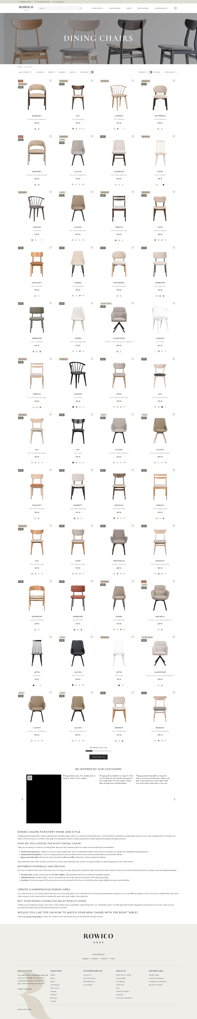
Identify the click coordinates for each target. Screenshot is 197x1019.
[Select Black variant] (163, 184)
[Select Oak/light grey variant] (162, 240)
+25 (83, 184)
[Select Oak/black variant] (76, 128)
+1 (124, 129)
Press (118, 988)
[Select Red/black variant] (163, 296)
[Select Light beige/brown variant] (115, 184)
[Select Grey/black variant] (76, 295)
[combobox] (57, 8)
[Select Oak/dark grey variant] (158, 240)
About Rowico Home (123, 975)
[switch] (91, 72)
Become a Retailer (156, 985)
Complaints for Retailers (158, 981)
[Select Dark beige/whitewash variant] (38, 129)
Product (142, 72)
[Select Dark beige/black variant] (117, 351)
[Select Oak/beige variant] (35, 629)
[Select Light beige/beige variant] (73, 351)
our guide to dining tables (32, 916)
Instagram (85, 958)
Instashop (119, 995)
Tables (52, 975)
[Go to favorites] (175, 8)
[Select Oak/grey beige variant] (32, 573)
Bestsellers (143, 8)
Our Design (120, 981)
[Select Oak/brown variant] (35, 296)
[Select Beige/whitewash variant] (161, 129)
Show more (97, 757)
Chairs (20, 67)
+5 (165, 240)
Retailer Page (154, 975)
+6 (124, 574)
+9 (83, 295)
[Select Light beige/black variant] (120, 351)
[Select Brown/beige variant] (73, 128)
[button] (43, 799)
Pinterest (95, 958)
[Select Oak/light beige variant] (119, 240)
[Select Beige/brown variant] (158, 129)
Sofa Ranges (55, 985)
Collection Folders (123, 991)
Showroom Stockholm (124, 998)
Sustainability (121, 978)
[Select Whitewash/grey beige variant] (114, 407)
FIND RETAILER (161, 8)
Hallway (53, 995)
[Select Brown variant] (117, 128)
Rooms (157, 72)
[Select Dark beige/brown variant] (35, 129)
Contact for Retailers (156, 978)
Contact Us (87, 975)
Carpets (53, 1001)
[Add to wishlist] (50, 80)
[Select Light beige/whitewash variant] (79, 184)
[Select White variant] (121, 128)
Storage (53, 991)
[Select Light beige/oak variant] (76, 184)
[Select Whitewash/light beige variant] (122, 240)
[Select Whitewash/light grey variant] (121, 518)
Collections (120, 985)
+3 (83, 129)
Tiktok (112, 958)
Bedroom (53, 998)
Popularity (170, 72)
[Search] (80, 8)
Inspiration (115, 8)
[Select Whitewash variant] (114, 128)
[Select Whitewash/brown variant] (38, 296)
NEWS (129, 8)
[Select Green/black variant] (80, 295)
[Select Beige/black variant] (72, 184)
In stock (84, 72)
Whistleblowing (89, 981)
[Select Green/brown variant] (117, 573)
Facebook (104, 958)
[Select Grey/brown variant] (114, 573)
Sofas (52, 981)
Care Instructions (89, 978)
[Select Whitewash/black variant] (80, 128)
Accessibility (88, 985)
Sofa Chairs (54, 988)
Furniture (97, 8)
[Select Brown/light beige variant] (115, 240)
